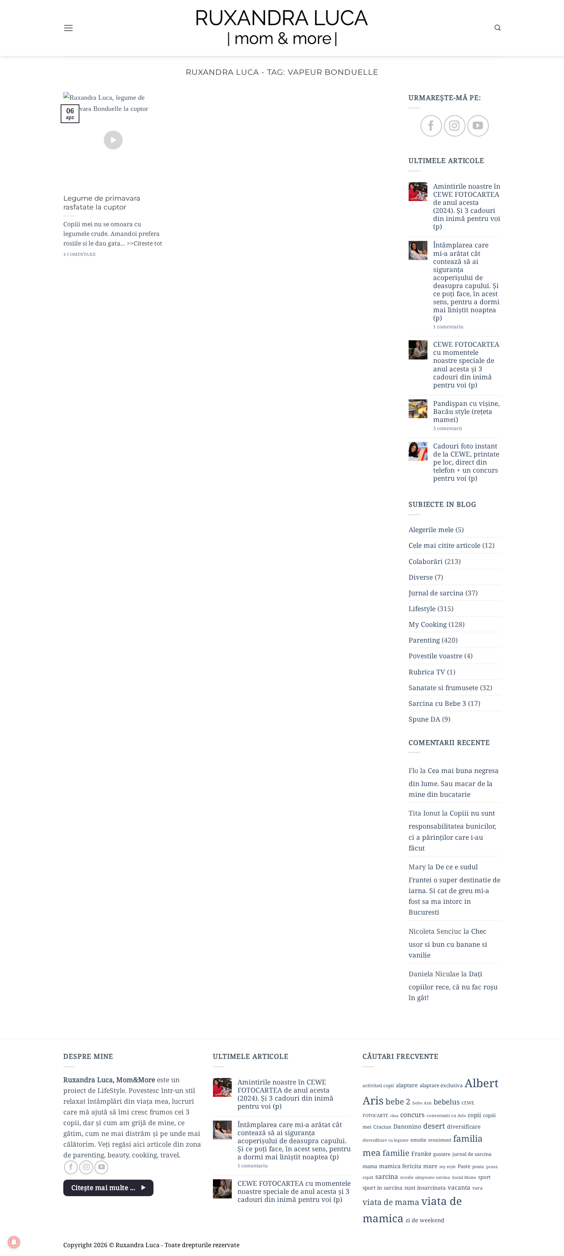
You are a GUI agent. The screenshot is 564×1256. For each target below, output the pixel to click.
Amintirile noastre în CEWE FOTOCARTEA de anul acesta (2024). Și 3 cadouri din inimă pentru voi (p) (466, 206)
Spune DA (424, 719)
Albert (481, 1083)
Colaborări (426, 561)
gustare (441, 1154)
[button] (68, 28)
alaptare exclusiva (441, 1085)
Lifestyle (422, 608)
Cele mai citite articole (444, 545)
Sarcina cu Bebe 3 (437, 703)
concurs (412, 1114)
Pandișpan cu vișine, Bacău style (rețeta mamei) (466, 411)
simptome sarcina (432, 1177)
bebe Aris (422, 1103)
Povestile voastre (435, 656)
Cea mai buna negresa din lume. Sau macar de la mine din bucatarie (454, 782)
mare (430, 1166)
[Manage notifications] (14, 1242)
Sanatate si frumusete (443, 687)
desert (434, 1126)
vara (477, 1188)
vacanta (459, 1187)
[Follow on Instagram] (454, 126)
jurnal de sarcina (471, 1154)
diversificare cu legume (386, 1140)
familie (396, 1152)
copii (474, 1115)
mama (370, 1166)
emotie (418, 1139)
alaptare (407, 1085)
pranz (478, 1166)
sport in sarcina (382, 1187)
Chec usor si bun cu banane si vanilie (448, 942)
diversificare (464, 1126)
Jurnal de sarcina (436, 592)
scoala (406, 1177)
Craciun (382, 1126)
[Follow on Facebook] (431, 126)
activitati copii (378, 1085)
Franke (421, 1153)
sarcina (386, 1176)
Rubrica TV (427, 671)
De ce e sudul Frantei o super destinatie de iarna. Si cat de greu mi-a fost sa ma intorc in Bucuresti (454, 889)
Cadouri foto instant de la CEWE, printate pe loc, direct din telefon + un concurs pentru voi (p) (466, 462)
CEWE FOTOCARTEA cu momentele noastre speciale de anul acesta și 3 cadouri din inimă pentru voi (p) (466, 365)
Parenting (424, 640)
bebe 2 (398, 1101)
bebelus (447, 1101)
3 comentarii (461, 429)
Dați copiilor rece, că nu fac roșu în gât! (453, 985)
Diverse (421, 577)
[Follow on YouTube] (477, 126)
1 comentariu (462, 327)
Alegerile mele (431, 529)
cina (394, 1115)
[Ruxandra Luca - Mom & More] (282, 28)
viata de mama (391, 1202)
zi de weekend (425, 1220)
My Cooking (428, 624)
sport (484, 1177)
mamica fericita (400, 1166)
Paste (464, 1166)
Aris (373, 1100)
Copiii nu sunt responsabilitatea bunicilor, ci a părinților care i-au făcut (452, 830)
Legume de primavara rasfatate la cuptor (101, 203)
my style (447, 1166)
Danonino (407, 1126)
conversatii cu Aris (446, 1115)
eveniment (439, 1140)
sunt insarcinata (425, 1187)
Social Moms (464, 1177)
